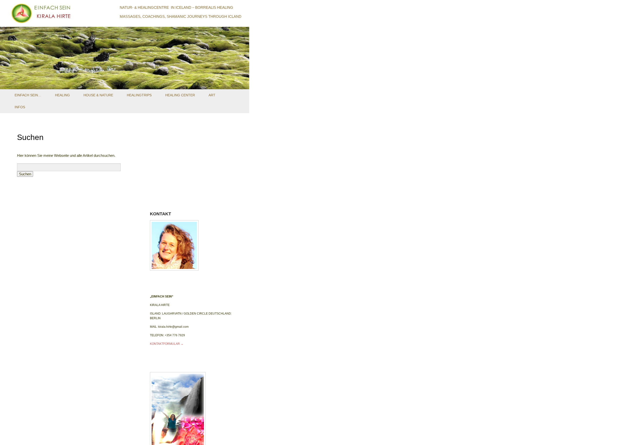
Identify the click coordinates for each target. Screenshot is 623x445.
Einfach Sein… (28, 95)
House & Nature (98, 95)
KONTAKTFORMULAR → (166, 344)
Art (212, 95)
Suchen (30, 137)
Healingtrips (139, 95)
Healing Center (180, 95)
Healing (62, 95)
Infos (20, 107)
